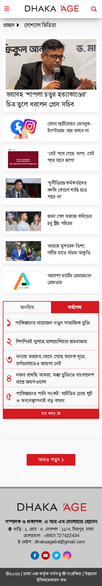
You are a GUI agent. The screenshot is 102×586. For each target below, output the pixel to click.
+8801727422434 (61, 536)
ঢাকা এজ (31, 574)
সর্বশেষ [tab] (75, 307)
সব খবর (48, 413)
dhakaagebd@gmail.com (60, 542)
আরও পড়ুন (49, 459)
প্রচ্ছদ (8, 25)
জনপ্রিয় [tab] (27, 307)
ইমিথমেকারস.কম (51, 580)
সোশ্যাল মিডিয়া (40, 25)
